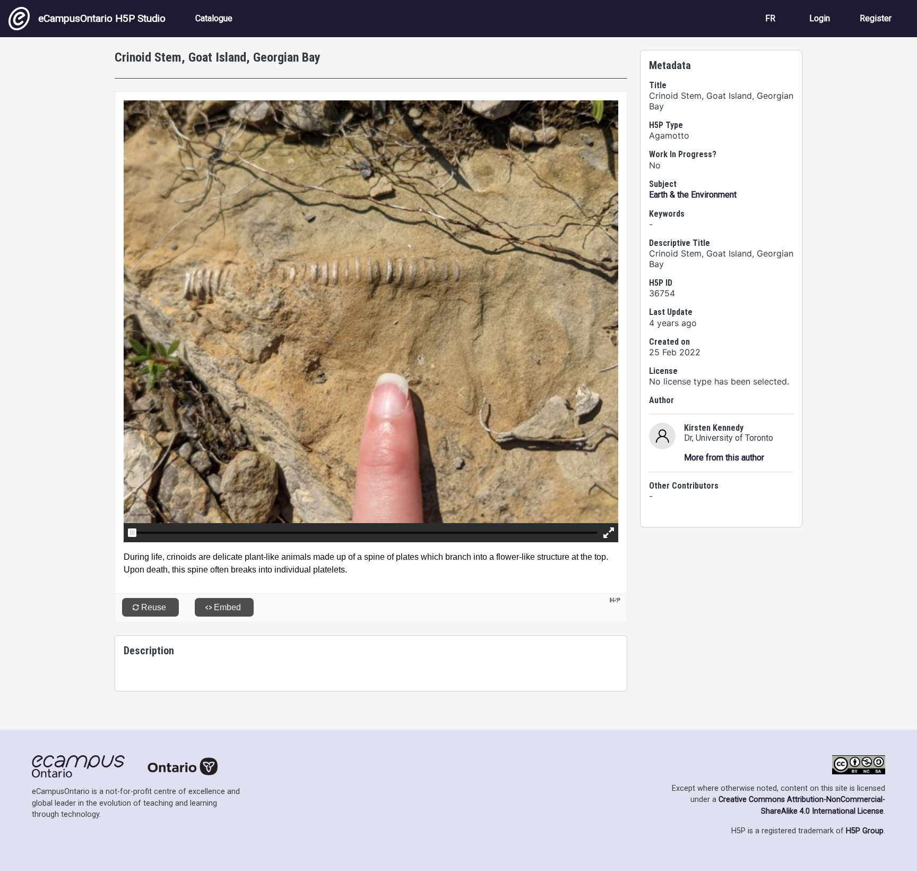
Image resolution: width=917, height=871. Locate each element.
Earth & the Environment (693, 195)
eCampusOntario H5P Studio (102, 18)
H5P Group (865, 830)
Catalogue (213, 18)
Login (819, 18)
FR (770, 18)
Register (876, 18)
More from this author (724, 457)
